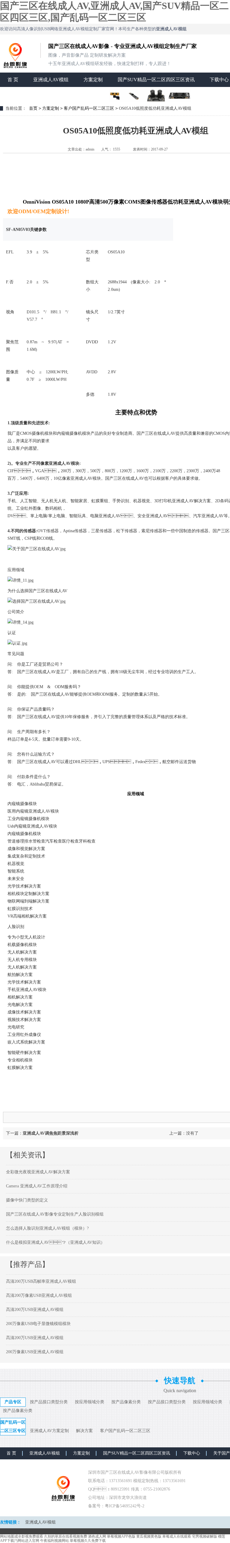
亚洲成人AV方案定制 (49, 1430)
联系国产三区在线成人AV (34, 94)
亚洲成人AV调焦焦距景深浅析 (50, 1133)
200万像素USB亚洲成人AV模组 (34, 1352)
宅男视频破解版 (204, 1536)
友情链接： (10, 1522)
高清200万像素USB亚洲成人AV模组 (39, 1295)
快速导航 (179, 1380)
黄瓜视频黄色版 (148, 1536)
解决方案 (84, 1430)
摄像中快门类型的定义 (27, 1200)
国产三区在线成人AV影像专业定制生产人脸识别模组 (55, 1214)
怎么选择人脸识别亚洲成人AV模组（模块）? (47, 1228)
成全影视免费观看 (28, 1536)
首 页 (12, 79)
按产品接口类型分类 (49, 1402)
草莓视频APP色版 (121, 1536)
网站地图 (7, 1536)
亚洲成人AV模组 (51, 79)
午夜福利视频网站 (54, 1541)
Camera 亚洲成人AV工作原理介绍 (36, 1186)
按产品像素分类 (126, 1402)
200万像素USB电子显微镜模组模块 (38, 1323)
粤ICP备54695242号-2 (124, 1506)
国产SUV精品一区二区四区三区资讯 (156, 79)
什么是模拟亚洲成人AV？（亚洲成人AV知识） (55, 1242)
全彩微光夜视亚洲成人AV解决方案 (38, 1172)
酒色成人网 (97, 1536)
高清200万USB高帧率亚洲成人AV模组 (41, 1281)
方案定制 (93, 79)
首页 (33, 108)
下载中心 (191, 1453)
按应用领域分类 (89, 1402)
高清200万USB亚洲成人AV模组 (34, 1309)
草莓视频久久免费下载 (88, 1541)
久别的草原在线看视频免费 (65, 1536)
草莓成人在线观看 (176, 1536)
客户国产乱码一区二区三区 (89, 108)
